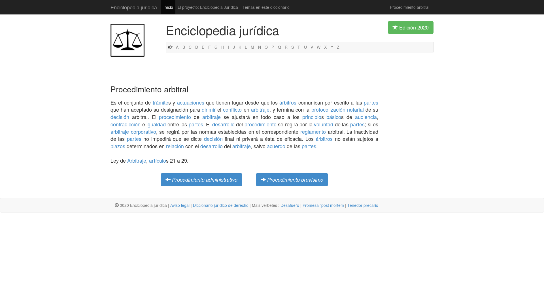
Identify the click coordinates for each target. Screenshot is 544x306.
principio (311, 116)
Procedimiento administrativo (204, 179)
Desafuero (289, 205)
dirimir (209, 109)
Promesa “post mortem (323, 205)
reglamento (313, 131)
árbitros (287, 102)
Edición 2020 (413, 27)
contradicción (125, 124)
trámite (160, 102)
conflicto (232, 109)
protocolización (328, 109)
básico (333, 116)
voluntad (323, 124)
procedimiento (175, 116)
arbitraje (260, 109)
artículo (157, 160)
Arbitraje (136, 160)
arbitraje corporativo (133, 131)
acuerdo (276, 146)
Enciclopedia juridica (133, 7)
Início (168, 7)
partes (371, 102)
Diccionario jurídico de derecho (220, 205)
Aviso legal (180, 205)
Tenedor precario (362, 205)
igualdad (156, 124)
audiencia (366, 116)
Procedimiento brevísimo (295, 179)
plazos (117, 146)
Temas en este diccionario (266, 7)
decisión (119, 116)
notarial (355, 109)
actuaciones (190, 102)
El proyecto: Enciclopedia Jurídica (208, 7)
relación (175, 146)
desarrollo (223, 124)
